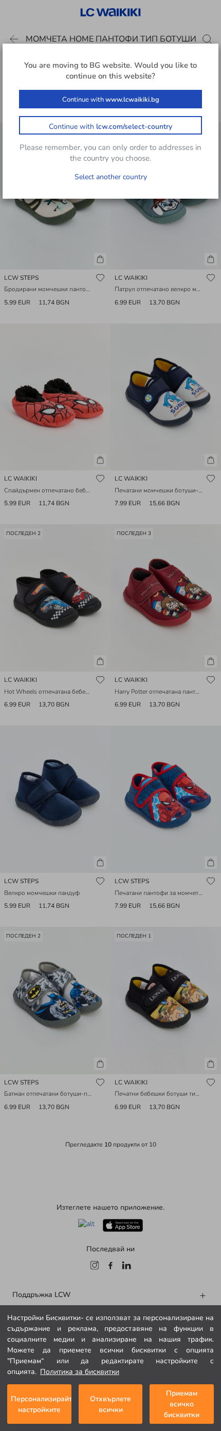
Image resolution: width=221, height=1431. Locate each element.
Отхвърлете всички (110, 1404)
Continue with (110, 99)
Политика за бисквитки (79, 1372)
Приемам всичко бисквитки (181, 1404)
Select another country (111, 177)
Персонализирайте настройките (41, 1404)
